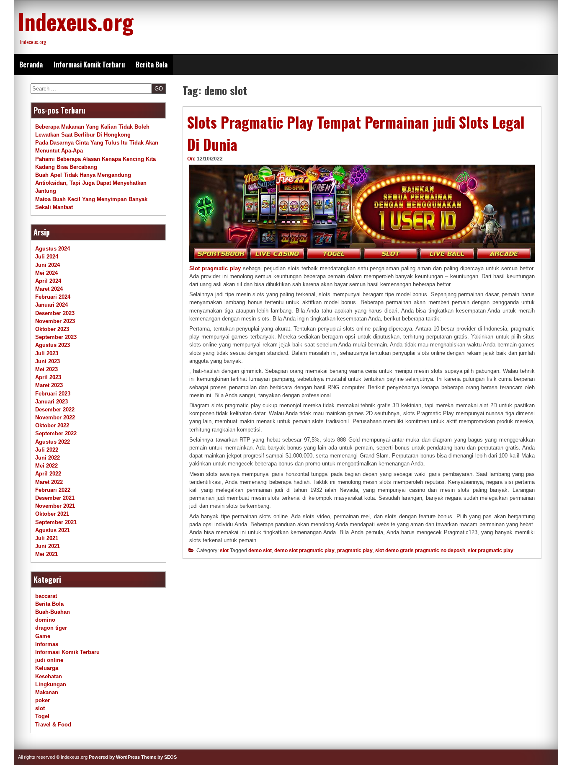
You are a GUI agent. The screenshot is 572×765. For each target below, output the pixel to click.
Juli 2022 (46, 450)
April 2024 (48, 281)
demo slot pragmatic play (304, 550)
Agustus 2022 (52, 442)
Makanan (46, 692)
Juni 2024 (47, 265)
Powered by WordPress (114, 757)
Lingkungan (50, 684)
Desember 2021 (55, 498)
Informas (46, 644)
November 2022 (55, 417)
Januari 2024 (51, 305)
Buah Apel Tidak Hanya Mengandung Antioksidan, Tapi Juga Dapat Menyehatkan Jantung (91, 183)
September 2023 (56, 337)
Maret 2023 (49, 385)
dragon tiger (51, 628)
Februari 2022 (52, 490)
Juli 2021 (46, 538)
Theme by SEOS (159, 757)
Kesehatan (48, 676)
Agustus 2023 (52, 345)
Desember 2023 (55, 313)
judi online (49, 660)
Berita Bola (151, 64)
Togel (42, 716)
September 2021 (56, 522)
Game (42, 636)
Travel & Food (53, 724)
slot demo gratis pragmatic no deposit (420, 550)
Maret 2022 (49, 482)
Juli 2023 (46, 353)
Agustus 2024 (52, 249)
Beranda (31, 64)
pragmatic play (355, 550)
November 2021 (55, 506)
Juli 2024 (46, 256)
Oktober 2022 (52, 425)
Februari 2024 (52, 297)
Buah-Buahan (52, 612)
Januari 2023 (51, 401)
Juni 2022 (47, 458)
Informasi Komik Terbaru (89, 64)
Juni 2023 (47, 361)
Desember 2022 (55, 409)
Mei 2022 (46, 466)
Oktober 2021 (52, 514)
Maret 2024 (49, 289)
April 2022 (48, 473)
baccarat (46, 596)
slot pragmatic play (490, 550)
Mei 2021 (46, 554)
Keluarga (46, 668)
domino (45, 620)
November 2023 (55, 321)
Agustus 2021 (52, 530)
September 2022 (56, 433)
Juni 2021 (47, 546)
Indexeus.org (76, 21)
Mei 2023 (46, 369)
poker (42, 700)
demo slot (260, 550)
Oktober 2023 (52, 329)
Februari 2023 (52, 393)
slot (224, 550)
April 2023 (48, 377)
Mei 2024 (46, 273)
